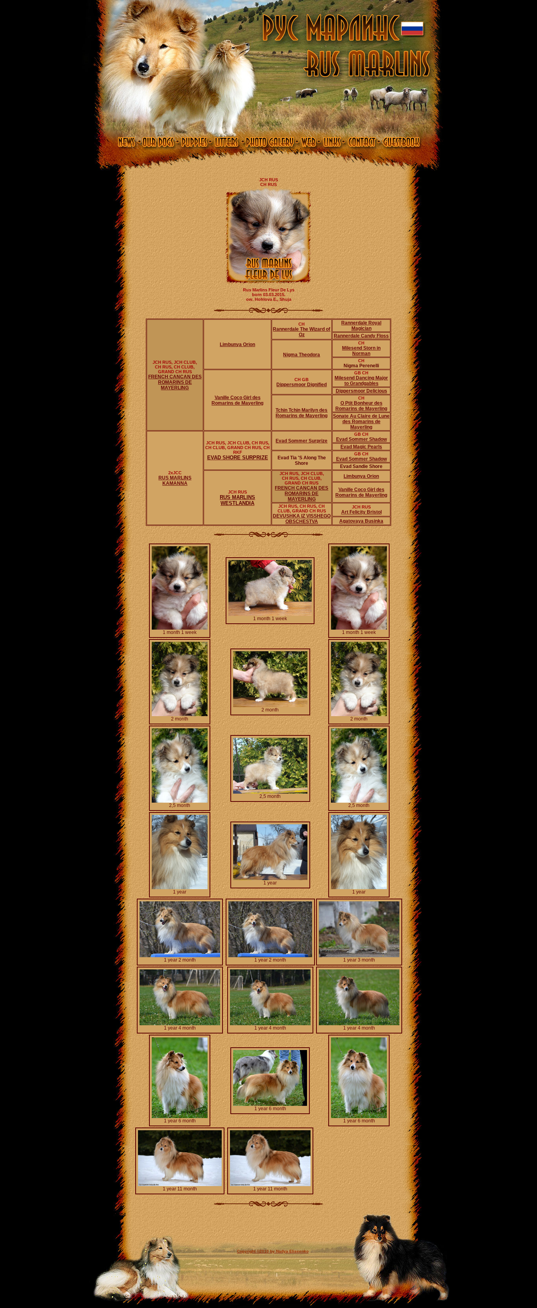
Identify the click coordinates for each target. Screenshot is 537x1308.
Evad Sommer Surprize (301, 441)
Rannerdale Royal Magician (361, 325)
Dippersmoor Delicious (361, 391)
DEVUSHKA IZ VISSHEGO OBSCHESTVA (302, 518)
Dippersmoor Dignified (301, 384)
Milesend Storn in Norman (361, 350)
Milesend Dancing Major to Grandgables (361, 380)
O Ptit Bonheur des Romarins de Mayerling (361, 405)
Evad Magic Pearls (361, 447)
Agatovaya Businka (361, 521)
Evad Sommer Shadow (361, 439)
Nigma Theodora (301, 354)
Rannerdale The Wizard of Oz (301, 331)
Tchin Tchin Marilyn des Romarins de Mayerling (301, 412)
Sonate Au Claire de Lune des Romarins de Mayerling (361, 421)
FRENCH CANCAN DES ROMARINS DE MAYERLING (175, 382)
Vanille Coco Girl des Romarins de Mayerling (237, 400)
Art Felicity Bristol (361, 512)
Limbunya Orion (237, 344)
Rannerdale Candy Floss (361, 336)
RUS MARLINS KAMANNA (174, 480)
